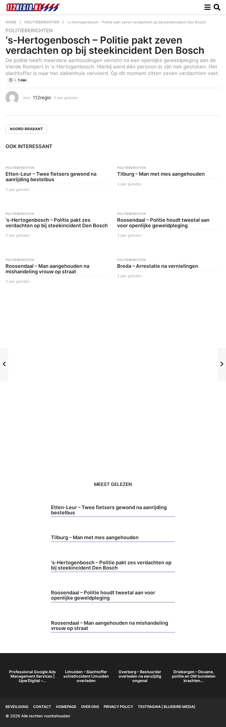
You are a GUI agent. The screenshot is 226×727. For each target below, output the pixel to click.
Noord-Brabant (26, 129)
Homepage (66, 706)
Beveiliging (17, 706)
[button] (207, 7)
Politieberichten (29, 30)
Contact (42, 706)
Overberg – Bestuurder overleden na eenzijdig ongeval (140, 676)
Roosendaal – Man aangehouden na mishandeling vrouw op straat (47, 268)
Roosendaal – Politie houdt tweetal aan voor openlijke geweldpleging (163, 222)
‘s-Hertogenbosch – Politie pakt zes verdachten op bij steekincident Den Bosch (57, 222)
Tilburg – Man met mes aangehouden (161, 174)
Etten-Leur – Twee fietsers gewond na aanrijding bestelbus (51, 176)
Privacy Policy (118, 706)
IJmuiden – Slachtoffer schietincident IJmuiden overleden (86, 676)
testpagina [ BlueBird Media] (166, 706)
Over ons (90, 706)
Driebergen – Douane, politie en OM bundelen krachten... (194, 676)
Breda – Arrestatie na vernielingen (157, 266)
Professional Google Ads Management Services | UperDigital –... (32, 676)
